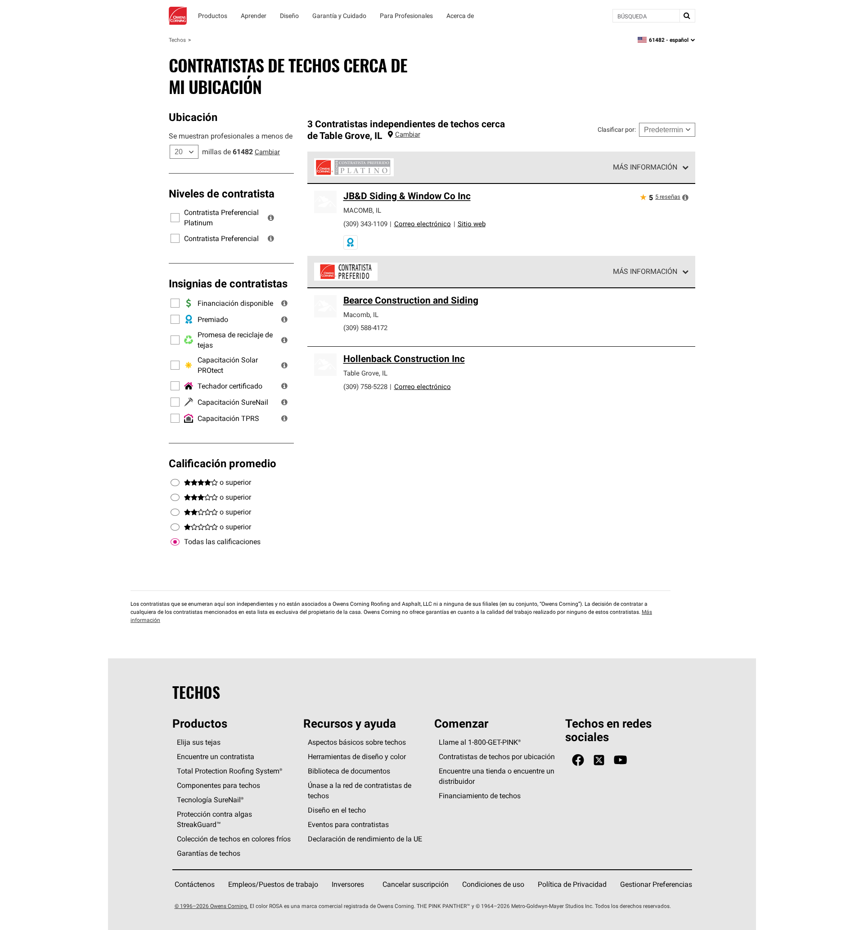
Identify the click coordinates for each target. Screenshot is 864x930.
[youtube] (620, 760)
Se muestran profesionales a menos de (230, 135)
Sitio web (472, 223)
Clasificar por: (617, 129)
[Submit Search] (687, 15)
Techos (177, 39)
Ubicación (193, 117)
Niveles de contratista (221, 193)
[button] (271, 217)
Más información (645, 166)
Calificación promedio (222, 463)
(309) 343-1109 (365, 223)
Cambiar (267, 152)
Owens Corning (178, 16)
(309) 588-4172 (365, 327)
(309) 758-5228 (365, 386)
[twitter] (599, 760)
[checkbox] (175, 542)
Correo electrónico (422, 223)
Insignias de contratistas (228, 283)
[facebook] (578, 760)
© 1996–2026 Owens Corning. (211, 906)
